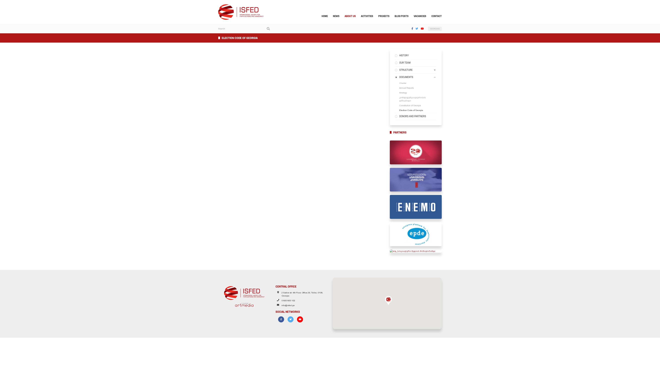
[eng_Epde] (416, 234)
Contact (436, 16)
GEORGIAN (435, 29)
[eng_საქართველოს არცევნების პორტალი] (416, 180)
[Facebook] (412, 28)
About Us (350, 16)
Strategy (403, 93)
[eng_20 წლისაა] (416, 152)
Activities (367, 16)
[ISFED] (244, 292)
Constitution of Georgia (410, 105)
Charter (402, 83)
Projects (383, 16)
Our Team (405, 62)
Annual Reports (406, 88)
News (336, 16)
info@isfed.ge (288, 305)
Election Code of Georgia (411, 110)
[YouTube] (422, 28)
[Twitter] (417, 28)
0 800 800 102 (288, 300)
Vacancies (420, 16)
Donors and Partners (412, 116)
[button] (388, 300)
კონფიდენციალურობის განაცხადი (412, 99)
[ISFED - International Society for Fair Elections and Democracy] (241, 6)
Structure (406, 69)
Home (325, 16)
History (404, 55)
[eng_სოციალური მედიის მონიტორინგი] (416, 251)
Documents (406, 77)
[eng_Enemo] (416, 207)
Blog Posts (402, 16)
